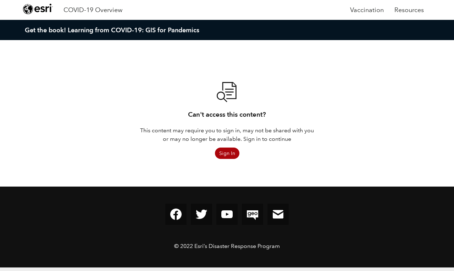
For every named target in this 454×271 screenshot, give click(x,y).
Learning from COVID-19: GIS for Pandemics (133, 30)
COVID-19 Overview (92, 10)
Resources (409, 10)
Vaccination (367, 10)
